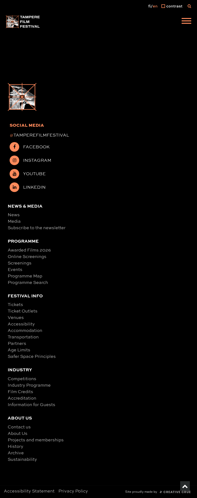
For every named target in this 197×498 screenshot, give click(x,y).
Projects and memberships (36, 440)
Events (15, 269)
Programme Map (25, 276)
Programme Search (28, 282)
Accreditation (22, 398)
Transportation (23, 337)
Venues (16, 317)
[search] (189, 6)
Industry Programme (29, 385)
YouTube (34, 173)
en (155, 6)
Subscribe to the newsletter (37, 227)
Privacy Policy (73, 491)
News (14, 214)
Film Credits (20, 391)
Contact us (19, 427)
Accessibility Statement (29, 491)
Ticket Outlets (22, 311)
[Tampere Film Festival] (23, 21)
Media (14, 221)
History (15, 446)
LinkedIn (34, 187)
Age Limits (19, 350)
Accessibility (21, 324)
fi (149, 6)
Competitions (22, 378)
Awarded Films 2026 (29, 250)
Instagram (37, 160)
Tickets (15, 304)
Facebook (36, 147)
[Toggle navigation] (186, 21)
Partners (17, 343)
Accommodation (25, 330)
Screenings (19, 263)
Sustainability (22, 459)
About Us (17, 433)
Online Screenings (27, 256)
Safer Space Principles (32, 356)
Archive (16, 453)
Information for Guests (31, 404)
